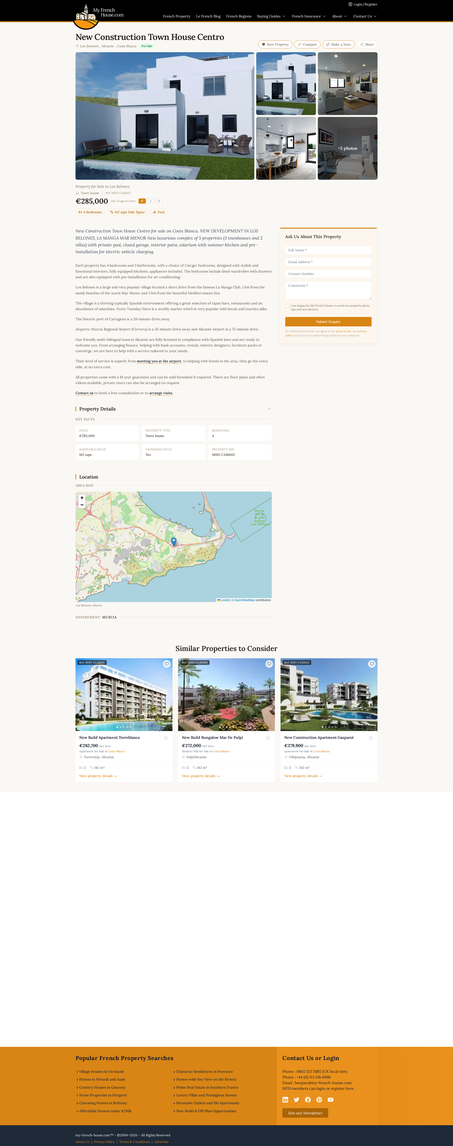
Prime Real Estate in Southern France (207, 1087)
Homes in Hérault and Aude (102, 1079)
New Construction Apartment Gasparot (319, 737)
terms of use (343, 331)
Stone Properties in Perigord (103, 1095)
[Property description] (166, 738)
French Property (176, 16)
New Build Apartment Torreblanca (109, 737)
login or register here (335, 1088)
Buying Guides (269, 16)
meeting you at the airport (159, 361)
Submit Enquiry (328, 322)
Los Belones (89, 46)
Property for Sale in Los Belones (103, 186)
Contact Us (362, 16)
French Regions (239, 16)
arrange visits (160, 393)
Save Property (278, 44)
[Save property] (167, 664)
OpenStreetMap (245, 600)
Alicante (107, 46)
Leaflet (225, 600)
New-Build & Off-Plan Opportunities (206, 1111)
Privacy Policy (104, 1142)
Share (369, 44)
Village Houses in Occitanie (101, 1071)
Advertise (161, 1142)
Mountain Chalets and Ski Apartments (207, 1103)
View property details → (98, 776)
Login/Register (366, 4)
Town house (90, 193)
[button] (174, 542)
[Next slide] (168, 694)
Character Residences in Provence (204, 1071)
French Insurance (306, 16)
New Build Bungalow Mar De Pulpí (212, 737)
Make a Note (341, 44)
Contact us (84, 393)
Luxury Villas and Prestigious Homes (206, 1095)
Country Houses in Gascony (102, 1087)
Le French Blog (208, 16)
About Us (82, 1142)
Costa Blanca (126, 46)
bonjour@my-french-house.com (323, 1082)
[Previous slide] (79, 694)
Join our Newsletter (305, 1113)
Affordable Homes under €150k (105, 1111)
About (337, 16)
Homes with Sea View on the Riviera (206, 1079)
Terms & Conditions (134, 1142)
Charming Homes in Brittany (103, 1103)
